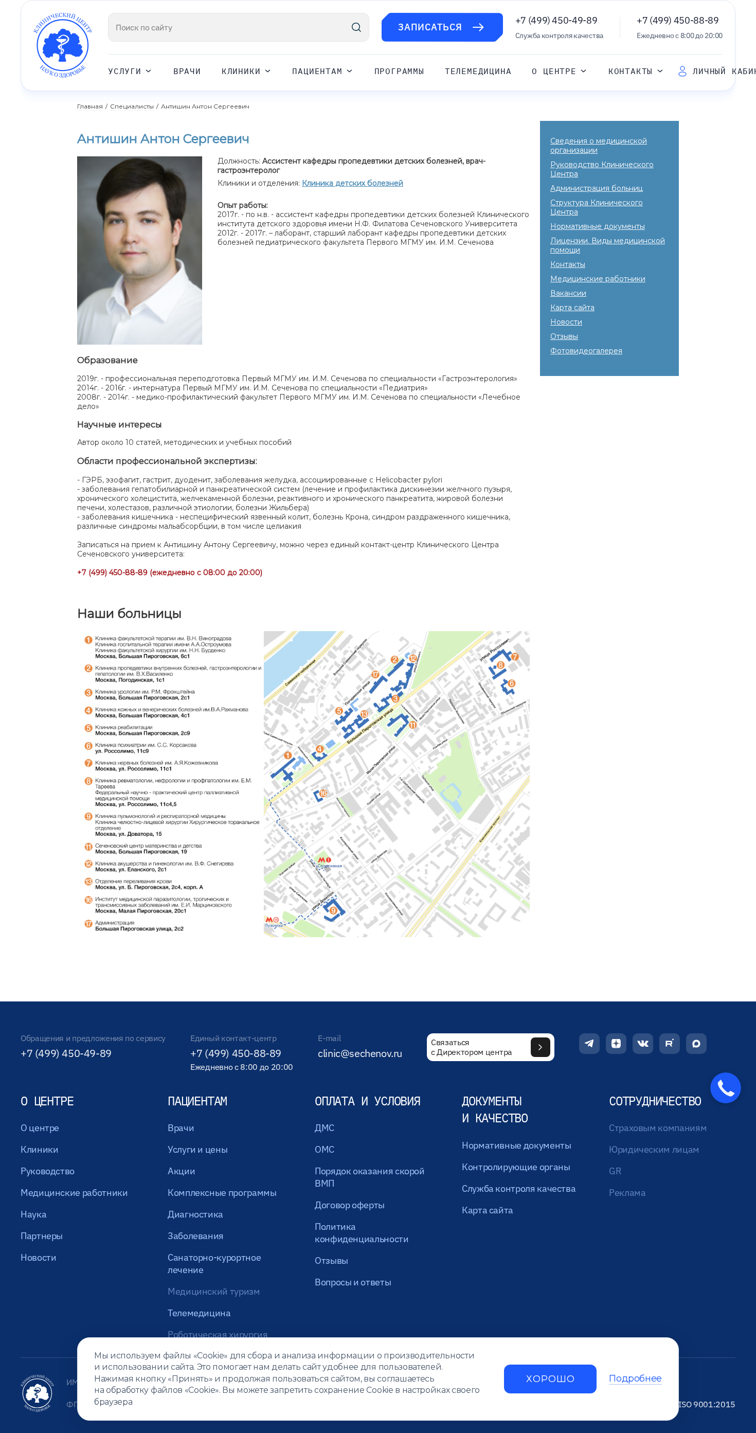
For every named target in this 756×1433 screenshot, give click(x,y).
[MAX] (696, 1043)
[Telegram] (589, 1043)
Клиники (241, 71)
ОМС (324, 1149)
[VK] (643, 1043)
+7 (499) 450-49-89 (556, 20)
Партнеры (42, 1236)
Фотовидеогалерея (586, 350)
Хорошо (550, 1379)
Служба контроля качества (518, 1188)
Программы (399, 71)
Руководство (48, 1171)
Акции (181, 1171)
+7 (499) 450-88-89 (678, 20)
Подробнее (635, 1378)
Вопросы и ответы (353, 1282)
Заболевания (196, 1236)
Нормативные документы (597, 226)
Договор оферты (350, 1205)
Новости (566, 322)
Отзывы (564, 336)
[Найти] (356, 27)
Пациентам (317, 71)
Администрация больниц (596, 188)
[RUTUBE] (669, 1043)
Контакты (630, 71)
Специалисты (132, 106)
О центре (554, 71)
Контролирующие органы (516, 1167)
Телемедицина (478, 71)
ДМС (324, 1128)
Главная (90, 106)
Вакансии (568, 293)
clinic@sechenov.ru (360, 1053)
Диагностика (195, 1214)
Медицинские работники (597, 278)
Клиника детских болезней (352, 183)
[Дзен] (616, 1043)
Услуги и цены (197, 1149)
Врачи (187, 71)
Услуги (124, 71)
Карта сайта (572, 307)
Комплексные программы (222, 1192)
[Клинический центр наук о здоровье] (62, 45)
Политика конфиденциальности (362, 1233)
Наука (33, 1214)
